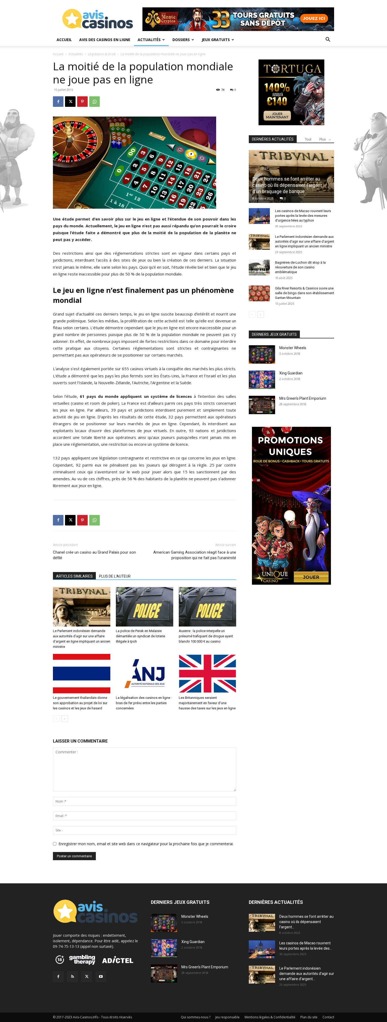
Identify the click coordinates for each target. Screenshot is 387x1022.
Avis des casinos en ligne (104, 39)
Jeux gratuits (216, 39)
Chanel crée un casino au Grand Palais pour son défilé (94, 555)
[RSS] (72, 976)
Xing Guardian (290, 373)
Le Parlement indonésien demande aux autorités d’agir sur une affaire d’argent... (306, 973)
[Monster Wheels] (262, 354)
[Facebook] (58, 101)
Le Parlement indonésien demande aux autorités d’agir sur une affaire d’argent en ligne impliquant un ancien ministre (304, 241)
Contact (328, 1017)
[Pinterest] (82, 101)
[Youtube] (101, 976)
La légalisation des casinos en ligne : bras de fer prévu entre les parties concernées (144, 703)
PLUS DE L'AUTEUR (115, 576)
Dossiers (181, 39)
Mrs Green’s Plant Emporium (302, 398)
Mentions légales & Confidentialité (270, 1017)
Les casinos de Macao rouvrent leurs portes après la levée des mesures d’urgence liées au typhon (303, 215)
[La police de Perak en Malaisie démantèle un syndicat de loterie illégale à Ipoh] (144, 607)
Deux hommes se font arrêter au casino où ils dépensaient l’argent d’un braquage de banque (287, 185)
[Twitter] (86, 976)
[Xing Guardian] (262, 379)
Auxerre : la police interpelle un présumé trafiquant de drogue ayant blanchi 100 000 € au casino (206, 636)
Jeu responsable (227, 1017)
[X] (70, 101)
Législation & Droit (102, 54)
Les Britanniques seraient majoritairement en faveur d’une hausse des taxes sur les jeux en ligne (207, 703)
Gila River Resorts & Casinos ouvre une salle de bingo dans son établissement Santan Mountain (304, 293)
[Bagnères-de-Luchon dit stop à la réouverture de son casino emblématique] (259, 267)
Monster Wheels (292, 348)
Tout (308, 139)
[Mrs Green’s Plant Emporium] (262, 405)
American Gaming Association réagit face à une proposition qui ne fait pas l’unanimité (194, 555)
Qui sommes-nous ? (195, 1017)
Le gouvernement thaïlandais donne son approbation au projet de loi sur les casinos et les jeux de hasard (80, 703)
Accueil (64, 39)
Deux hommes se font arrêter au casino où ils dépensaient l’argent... (306, 921)
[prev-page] (56, 718)
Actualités (149, 39)
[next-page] (64, 718)
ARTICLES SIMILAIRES (74, 576)
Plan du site (308, 1017)
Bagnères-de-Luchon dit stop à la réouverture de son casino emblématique (300, 267)
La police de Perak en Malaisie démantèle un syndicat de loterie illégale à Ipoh (140, 636)
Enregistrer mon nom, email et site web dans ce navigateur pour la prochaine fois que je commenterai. (146, 843)
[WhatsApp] (94, 101)
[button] (327, 40)
